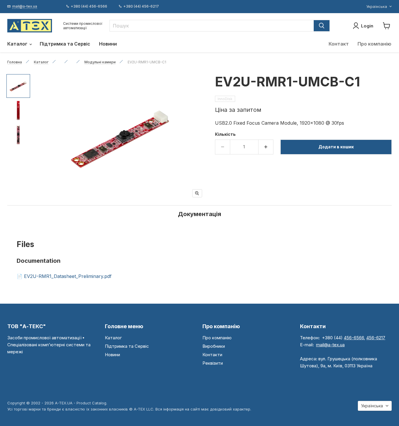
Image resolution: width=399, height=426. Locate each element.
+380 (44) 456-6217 (141, 6)
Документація (199, 214)
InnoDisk (225, 99)
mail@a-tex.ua (330, 344)
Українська (376, 6)
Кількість (225, 134)
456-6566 (354, 337)
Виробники (213, 346)
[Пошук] (321, 25)
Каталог (18, 44)
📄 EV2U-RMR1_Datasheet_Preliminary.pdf (64, 276)
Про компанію (374, 44)
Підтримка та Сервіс (65, 44)
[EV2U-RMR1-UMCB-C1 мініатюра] (18, 86)
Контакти (212, 354)
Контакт (339, 44)
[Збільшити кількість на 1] (266, 147)
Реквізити (212, 363)
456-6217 (375, 337)
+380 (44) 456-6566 (89, 6)
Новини (108, 44)
